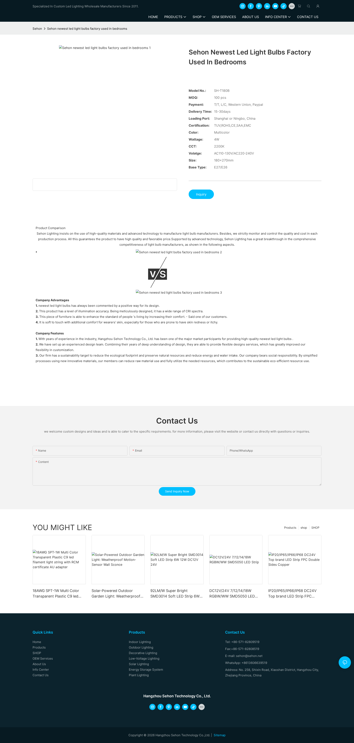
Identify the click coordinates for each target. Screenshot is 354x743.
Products (290, 527)
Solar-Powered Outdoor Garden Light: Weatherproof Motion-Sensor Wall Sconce (116, 593)
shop (304, 527)
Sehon (37, 29)
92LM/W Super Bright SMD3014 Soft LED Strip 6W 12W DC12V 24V (175, 593)
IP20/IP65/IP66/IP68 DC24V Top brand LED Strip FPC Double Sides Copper (292, 593)
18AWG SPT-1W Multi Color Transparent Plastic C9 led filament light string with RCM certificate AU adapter (58, 593)
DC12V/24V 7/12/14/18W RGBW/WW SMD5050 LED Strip (232, 593)
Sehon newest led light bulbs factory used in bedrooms (87, 29)
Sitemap (220, 735)
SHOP (315, 527)
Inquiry (201, 194)
